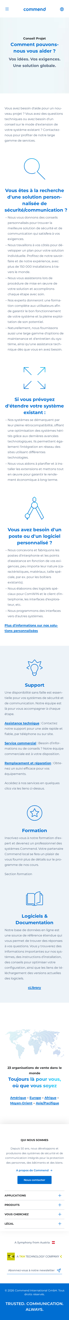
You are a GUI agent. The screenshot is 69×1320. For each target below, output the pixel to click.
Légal (9, 1223)
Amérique (18, 1098)
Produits (12, 1205)
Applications (15, 1195)
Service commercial (20, 743)
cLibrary (34, 987)
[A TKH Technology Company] (34, 1256)
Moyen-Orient (21, 1103)
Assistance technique (22, 723)
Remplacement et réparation (28, 763)
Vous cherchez (17, 1214)
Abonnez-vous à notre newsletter (31, 1270)
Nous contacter (34, 1180)
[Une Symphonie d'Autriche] (34, 1242)
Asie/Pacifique (47, 1103)
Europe (35, 1098)
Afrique (50, 1098)
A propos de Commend (32, 1170)
